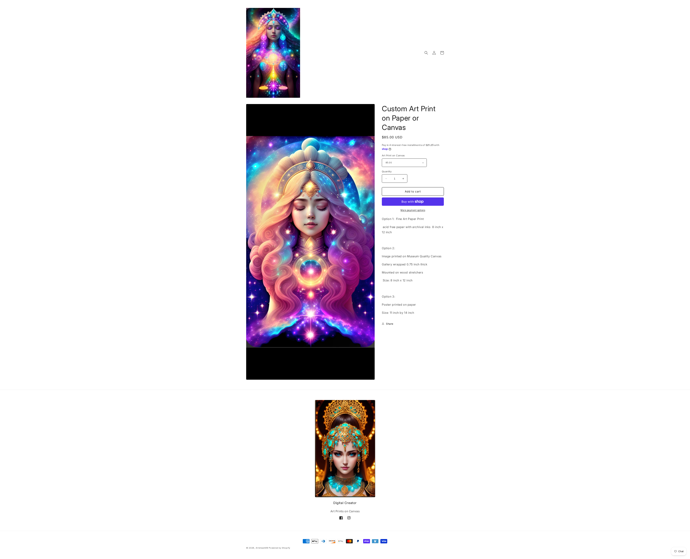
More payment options (413, 210)
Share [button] (389, 323)
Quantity (387, 171)
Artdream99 (262, 548)
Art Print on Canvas (393, 155)
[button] (426, 53)
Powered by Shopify (279, 548)
